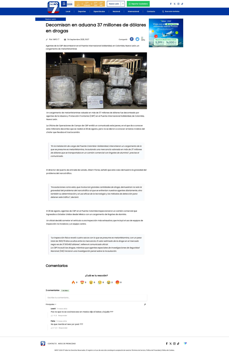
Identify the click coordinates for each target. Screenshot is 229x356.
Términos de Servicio (139, 350)
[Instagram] (174, 343)
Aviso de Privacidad (67, 343)
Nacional (116, 11)
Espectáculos (99, 11)
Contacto (151, 11)
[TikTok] (178, 343)
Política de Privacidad (153, 350)
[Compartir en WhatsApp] (143, 39)
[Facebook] (167, 343)
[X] (170, 343)
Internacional (133, 11)
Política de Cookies (168, 350)
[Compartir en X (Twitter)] (137, 39)
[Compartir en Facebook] (132, 39)
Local (68, 11)
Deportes (82, 11)
